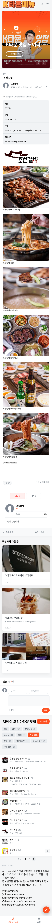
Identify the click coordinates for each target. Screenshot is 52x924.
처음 (19, 858)
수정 (37, 532)
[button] (38, 63)
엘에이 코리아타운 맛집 (19, 721)
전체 (6, 729)
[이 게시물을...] (47, 532)
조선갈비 (14, 83)
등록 (45, 710)
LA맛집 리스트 (7, 865)
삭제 (42, 532)
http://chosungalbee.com (15, 141)
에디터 (11, 709)
